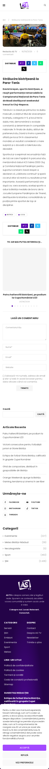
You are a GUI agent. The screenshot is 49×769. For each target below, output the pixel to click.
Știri (4, 20)
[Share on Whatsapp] (40, 63)
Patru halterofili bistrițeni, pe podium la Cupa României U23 (24, 296)
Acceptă (24, 747)
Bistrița (10, 215)
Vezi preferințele (24, 762)
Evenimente (25, 536)
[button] (5, 277)
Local (22, 215)
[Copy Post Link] (24, 69)
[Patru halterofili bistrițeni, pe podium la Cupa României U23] (24, 269)
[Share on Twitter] (34, 63)
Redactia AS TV (10, 51)
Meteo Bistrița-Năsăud (25, 542)
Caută (6, 409)
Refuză (24, 755)
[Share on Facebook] (28, 63)
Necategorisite (25, 548)
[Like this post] (23, 63)
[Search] (45, 5)
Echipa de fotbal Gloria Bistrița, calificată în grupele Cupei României (22, 701)
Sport (25, 554)
